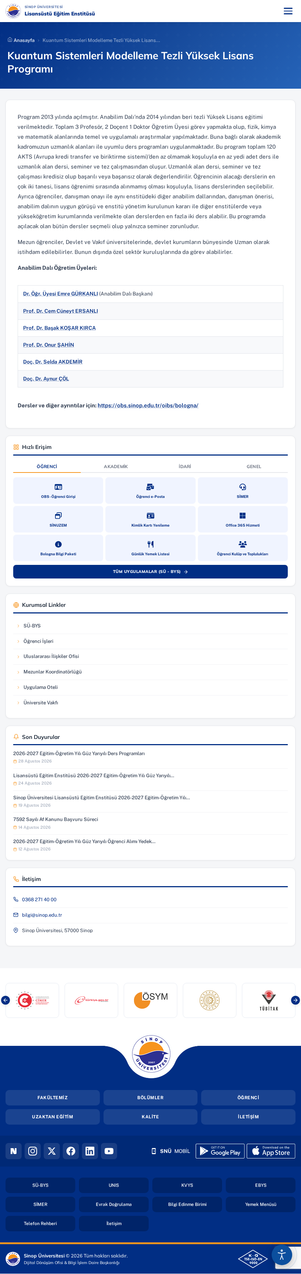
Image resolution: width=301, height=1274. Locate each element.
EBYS (275, 1185)
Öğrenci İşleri (38, 643)
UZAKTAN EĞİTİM (52, 1116)
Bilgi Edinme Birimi (195, 1204)
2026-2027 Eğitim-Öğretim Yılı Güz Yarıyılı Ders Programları (79, 753)
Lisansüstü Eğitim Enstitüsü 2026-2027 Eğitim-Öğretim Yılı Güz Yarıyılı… (93, 775)
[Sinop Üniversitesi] (13, 11)
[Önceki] (5, 1000)
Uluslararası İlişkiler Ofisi (47, 658)
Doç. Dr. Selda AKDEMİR (53, 362)
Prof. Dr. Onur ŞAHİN (48, 345)
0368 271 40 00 (39, 899)
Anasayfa (23, 40)
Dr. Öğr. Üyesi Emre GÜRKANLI (60, 294)
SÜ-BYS (38, 627)
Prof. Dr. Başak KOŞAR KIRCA (59, 328)
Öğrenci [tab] (47, 466)
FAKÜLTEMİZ (52, 1097)
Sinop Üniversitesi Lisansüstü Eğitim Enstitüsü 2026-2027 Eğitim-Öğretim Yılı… (101, 797)
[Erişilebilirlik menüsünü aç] (282, 1255)
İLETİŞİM (248, 1116)
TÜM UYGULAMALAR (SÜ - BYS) (154, 573)
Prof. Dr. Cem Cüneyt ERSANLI (60, 311)
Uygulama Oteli (38, 689)
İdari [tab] (185, 466)
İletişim (127, 1223)
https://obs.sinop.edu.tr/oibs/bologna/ (148, 405)
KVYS (201, 1185)
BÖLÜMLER (150, 1097)
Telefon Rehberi (49, 1223)
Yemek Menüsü (270, 1204)
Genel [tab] (254, 466)
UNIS (129, 1185)
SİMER (54, 1204)
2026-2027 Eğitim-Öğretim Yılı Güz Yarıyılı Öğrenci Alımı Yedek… (84, 841)
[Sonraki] (295, 1000)
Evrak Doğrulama (122, 1204)
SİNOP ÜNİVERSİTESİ (65, 6)
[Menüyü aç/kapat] (288, 11)
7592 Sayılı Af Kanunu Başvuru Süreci (55, 819)
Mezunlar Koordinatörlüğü (49, 673)
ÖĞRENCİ (248, 1097)
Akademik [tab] (116, 466)
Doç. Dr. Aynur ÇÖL (46, 379)
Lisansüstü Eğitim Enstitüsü (60, 13)
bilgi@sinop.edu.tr (42, 915)
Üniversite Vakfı (38, 704)
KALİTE (150, 1116)
